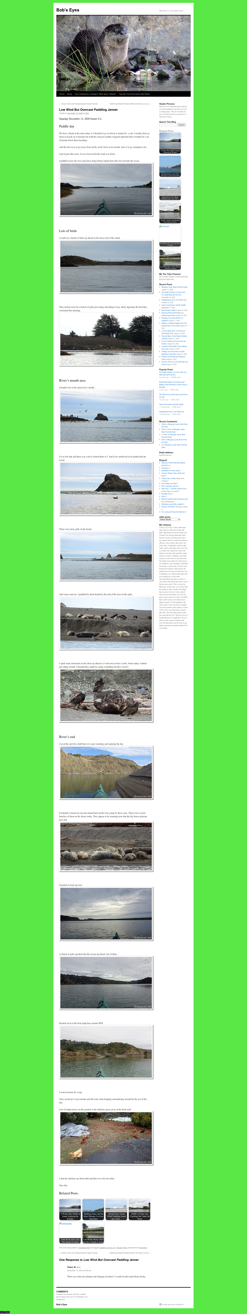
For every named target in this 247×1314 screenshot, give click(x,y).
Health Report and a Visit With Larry (174, 300)
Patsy (163, 496)
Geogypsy (165, 468)
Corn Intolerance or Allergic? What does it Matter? (95, 94)
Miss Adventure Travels (170, 486)
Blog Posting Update (169, 310)
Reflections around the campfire (172, 504)
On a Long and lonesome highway (173, 512)
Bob (87, 113)
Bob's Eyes (67, 10)
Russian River (121, 1247)
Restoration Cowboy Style (170, 470)
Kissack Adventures (168, 506)
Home (61, 94)
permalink (143, 1247)
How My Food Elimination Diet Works (134, 94)
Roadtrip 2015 (166, 493)
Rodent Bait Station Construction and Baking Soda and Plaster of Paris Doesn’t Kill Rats (173, 384)
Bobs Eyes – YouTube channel (172, 488)
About (69, 94)
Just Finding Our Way (169, 483)
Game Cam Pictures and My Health (174, 305)
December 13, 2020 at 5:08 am (79, 1270)
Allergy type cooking (169, 478)
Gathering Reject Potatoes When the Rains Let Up (130, 103)
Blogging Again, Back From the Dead (174, 287)
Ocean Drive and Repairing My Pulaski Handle (78, 103)
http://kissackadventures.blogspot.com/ (175, 499)
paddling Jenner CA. (107, 1247)
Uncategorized (84, 1247)
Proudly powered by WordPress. (173, 1304)
